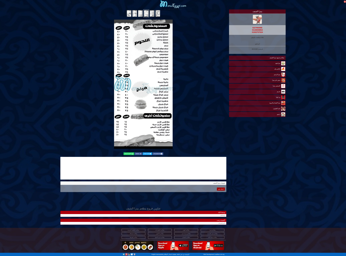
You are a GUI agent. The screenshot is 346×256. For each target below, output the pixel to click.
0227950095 (257, 28)
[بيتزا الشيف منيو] (157, 13)
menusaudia (159, 254)
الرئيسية (187, 254)
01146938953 (257, 30)
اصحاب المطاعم (167, 254)
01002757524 (257, 32)
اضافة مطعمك (176, 254)
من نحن (182, 254)
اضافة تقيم (221, 189)
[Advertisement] (274, 145)
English (154, 254)
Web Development (208, 254)
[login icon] (345, 1)
